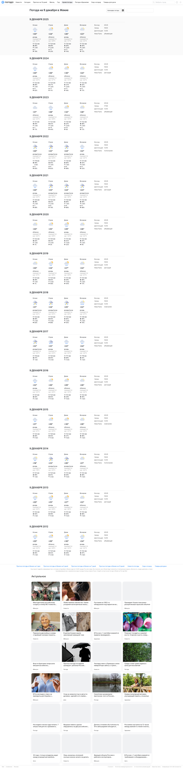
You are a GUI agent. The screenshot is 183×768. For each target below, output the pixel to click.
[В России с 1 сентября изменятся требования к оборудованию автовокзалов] (137, 748)
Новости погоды (133, 566)
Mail (3, 766)
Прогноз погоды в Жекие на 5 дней (55, 566)
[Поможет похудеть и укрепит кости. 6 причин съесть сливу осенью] (137, 626)
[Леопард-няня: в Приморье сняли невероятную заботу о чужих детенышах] (106, 657)
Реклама (16, 766)
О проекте (110, 766)
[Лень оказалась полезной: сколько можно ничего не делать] (76, 748)
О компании (9, 766)
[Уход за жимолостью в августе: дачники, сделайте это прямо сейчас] (76, 687)
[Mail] (3, 2)
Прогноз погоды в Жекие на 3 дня (28, 566)
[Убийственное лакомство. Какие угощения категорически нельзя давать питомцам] (76, 596)
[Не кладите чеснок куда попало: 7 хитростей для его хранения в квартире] (45, 718)
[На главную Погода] (8, 2)
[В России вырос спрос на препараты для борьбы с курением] (45, 687)
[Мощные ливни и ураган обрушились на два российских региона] (76, 718)
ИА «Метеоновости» (175, 766)
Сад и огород (147, 566)
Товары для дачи (161, 566)
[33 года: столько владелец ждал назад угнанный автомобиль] (45, 748)
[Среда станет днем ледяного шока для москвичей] (137, 657)
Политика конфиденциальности (123, 766)
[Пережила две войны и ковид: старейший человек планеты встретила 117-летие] (45, 626)
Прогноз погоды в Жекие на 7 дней (83, 566)
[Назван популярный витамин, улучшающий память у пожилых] (137, 687)
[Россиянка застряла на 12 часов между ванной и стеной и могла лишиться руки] (137, 718)
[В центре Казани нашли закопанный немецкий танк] (76, 626)
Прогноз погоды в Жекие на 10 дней (111, 566)
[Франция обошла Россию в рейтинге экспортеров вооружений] (106, 748)
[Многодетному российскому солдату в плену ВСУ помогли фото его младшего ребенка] (45, 596)
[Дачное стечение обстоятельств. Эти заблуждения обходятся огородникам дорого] (106, 718)
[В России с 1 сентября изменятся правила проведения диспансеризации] (106, 626)
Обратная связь (156, 766)
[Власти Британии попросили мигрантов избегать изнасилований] (45, 657)
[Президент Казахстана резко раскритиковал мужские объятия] (137, 596)
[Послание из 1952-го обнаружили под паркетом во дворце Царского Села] (106, 596)
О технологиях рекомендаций (142, 766)
